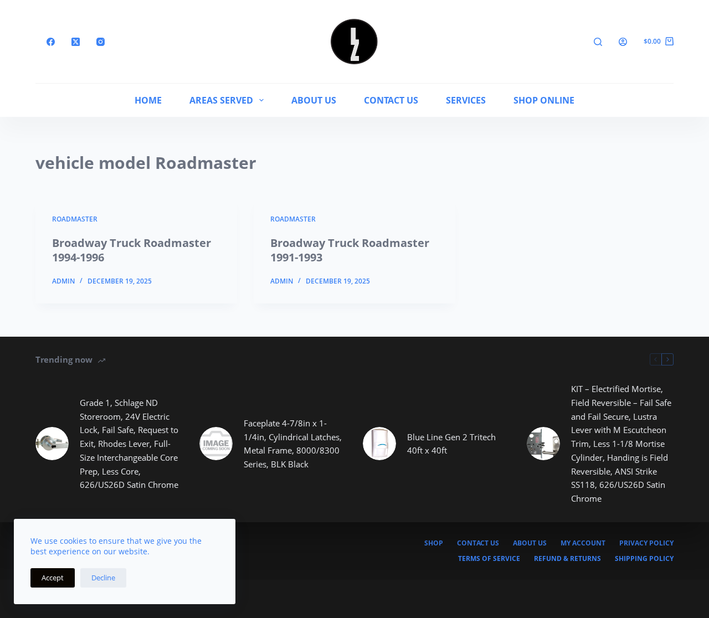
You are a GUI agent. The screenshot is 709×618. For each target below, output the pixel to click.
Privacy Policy (646, 543)
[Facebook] (51, 42)
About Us (313, 100)
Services (466, 100)
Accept (53, 578)
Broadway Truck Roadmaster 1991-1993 (349, 250)
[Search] (598, 42)
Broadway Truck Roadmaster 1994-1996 (131, 250)
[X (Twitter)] (75, 42)
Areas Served (221, 100)
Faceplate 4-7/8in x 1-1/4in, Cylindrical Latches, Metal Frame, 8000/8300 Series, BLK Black (293, 444)
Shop (433, 543)
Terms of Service (489, 558)
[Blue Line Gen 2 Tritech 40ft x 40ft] (379, 443)
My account (583, 543)
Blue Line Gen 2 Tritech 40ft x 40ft (451, 443)
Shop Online (543, 100)
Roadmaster (74, 219)
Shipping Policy (644, 558)
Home (148, 100)
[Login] (623, 42)
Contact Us (391, 100)
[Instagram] (100, 42)
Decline (103, 578)
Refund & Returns (567, 558)
